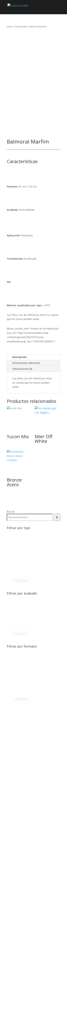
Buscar (11, 511)
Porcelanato (20, 26)
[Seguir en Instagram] (17, 976)
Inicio (9, 26)
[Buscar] (57, 517)
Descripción (19, 357)
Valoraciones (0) (22, 368)
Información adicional (26, 363)
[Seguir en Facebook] (10, 976)
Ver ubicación (24, 859)
